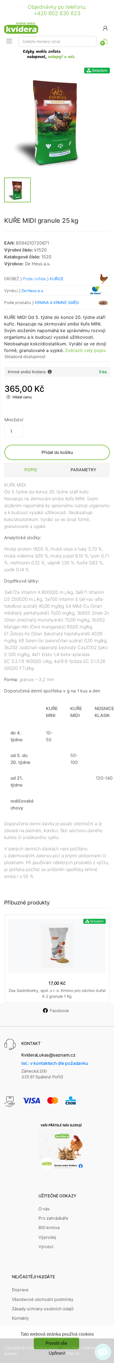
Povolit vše (56, 1343)
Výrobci (45, 1246)
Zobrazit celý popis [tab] (85, 350)
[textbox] (57, 41)
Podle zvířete (34, 278)
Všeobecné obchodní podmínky (42, 1299)
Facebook (59, 1010)
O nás (44, 1208)
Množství (13, 419)
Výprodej (47, 1237)
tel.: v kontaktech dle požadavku (54, 1063)
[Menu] (9, 41)
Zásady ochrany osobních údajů (43, 1308)
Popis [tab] (30, 469)
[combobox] (57, 41)
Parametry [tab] (83, 469)
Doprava (20, 1289)
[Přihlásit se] (105, 27)
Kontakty (20, 1318)
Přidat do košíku (57, 452)
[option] (57, 120)
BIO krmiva (48, 1227)
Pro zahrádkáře (53, 1218)
